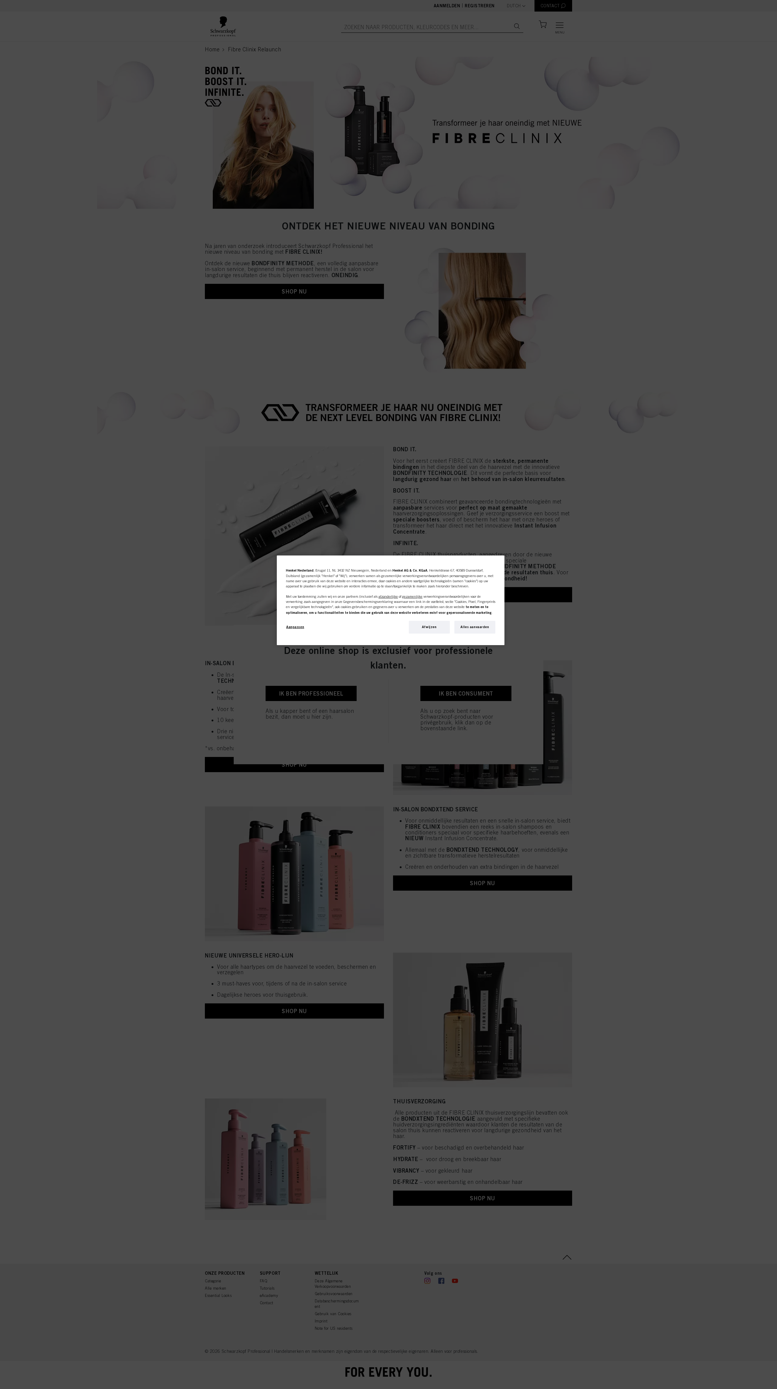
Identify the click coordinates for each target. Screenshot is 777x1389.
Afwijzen (429, 627)
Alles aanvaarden (474, 627)
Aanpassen (295, 627)
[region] (390, 600)
